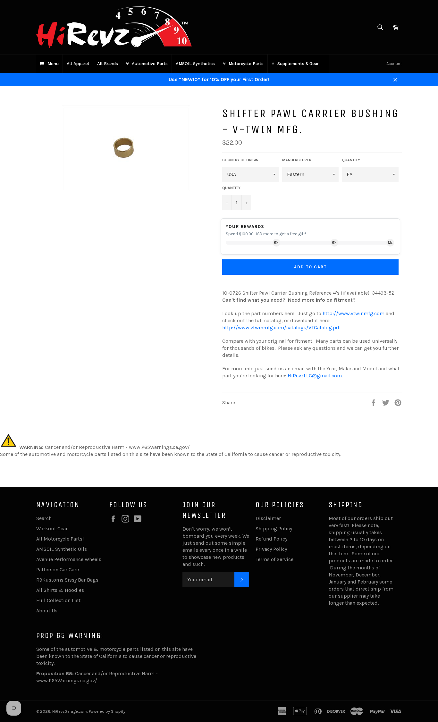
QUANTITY (351, 160)
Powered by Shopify (107, 711)
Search (44, 518)
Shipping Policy (274, 528)
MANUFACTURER (296, 160)
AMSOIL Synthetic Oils (61, 549)
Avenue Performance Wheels (68, 559)
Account (394, 63)
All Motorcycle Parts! (60, 539)
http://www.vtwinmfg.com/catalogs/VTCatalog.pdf (281, 327)
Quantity (231, 188)
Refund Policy (271, 539)
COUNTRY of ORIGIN (240, 160)
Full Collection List (58, 600)
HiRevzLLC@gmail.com (315, 376)
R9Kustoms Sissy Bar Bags (67, 580)
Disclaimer (268, 518)
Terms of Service (274, 559)
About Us (46, 611)
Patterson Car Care (57, 570)
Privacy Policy (271, 549)
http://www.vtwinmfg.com (353, 313)
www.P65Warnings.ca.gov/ (66, 680)
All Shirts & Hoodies (60, 590)
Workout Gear (52, 528)
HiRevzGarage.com (69, 711)
